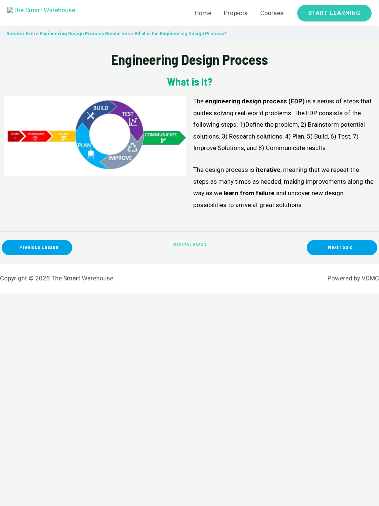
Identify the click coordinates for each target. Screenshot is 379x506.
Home (203, 13)
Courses (272, 13)
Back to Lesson (189, 244)
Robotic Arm (20, 33)
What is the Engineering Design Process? (181, 33)
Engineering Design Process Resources (85, 33)
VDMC (370, 278)
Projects (236, 13)
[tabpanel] (189, 136)
